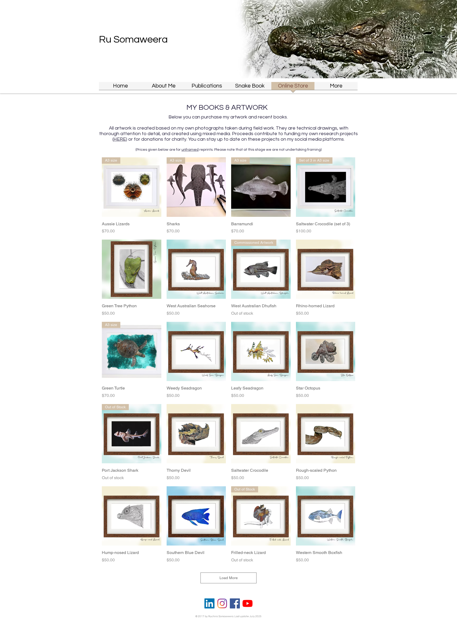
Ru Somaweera (133, 39)
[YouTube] (248, 603)
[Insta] (222, 603)
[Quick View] (131, 269)
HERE (119, 139)
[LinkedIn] (209, 603)
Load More (229, 578)
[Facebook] (235, 603)
